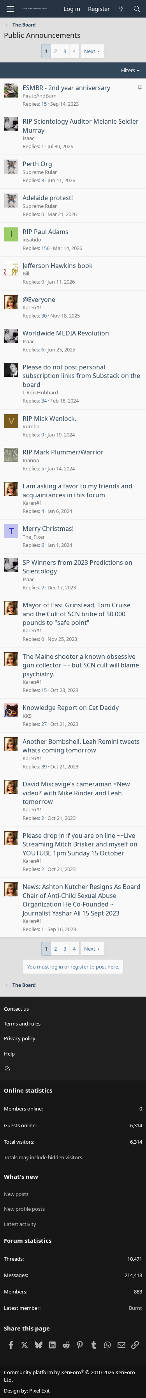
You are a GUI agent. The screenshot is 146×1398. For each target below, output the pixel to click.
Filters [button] (128, 70)
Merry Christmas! (48, 528)
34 (44, 400)
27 (44, 723)
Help (9, 1053)
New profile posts (24, 1208)
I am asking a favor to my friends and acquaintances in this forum (77, 490)
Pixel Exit (39, 1390)
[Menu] (10, 9)
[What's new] (121, 9)
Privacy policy (19, 1038)
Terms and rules (22, 1023)
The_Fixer (34, 536)
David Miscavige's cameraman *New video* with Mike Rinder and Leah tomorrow (76, 793)
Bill (26, 273)
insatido (32, 239)
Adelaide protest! (48, 197)
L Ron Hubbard (40, 392)
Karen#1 (32, 307)
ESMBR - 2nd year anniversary (66, 87)
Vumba (31, 426)
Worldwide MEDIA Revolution (66, 333)
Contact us (16, 1008)
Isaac (28, 138)
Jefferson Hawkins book (58, 265)
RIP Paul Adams (46, 231)
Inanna (31, 460)
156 (45, 248)
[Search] (136, 9)
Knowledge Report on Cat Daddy (71, 707)
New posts (16, 1194)
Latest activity (20, 1224)
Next (89, 51)
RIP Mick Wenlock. (49, 418)
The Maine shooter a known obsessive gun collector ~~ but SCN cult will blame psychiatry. (81, 665)
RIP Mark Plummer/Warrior (63, 452)
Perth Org (37, 164)
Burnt (135, 1307)
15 (44, 103)
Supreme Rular (40, 172)
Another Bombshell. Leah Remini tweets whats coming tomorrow (81, 745)
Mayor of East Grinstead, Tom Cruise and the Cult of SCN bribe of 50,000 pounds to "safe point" (76, 614)
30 (44, 315)
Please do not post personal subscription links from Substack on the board (81, 376)
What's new (21, 1176)
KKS (27, 715)
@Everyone (39, 299)
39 (44, 766)
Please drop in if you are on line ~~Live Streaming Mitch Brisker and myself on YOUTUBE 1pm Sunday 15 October (80, 844)
